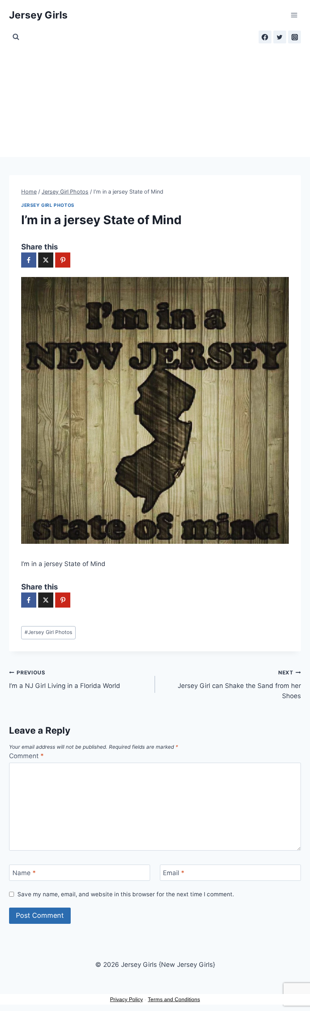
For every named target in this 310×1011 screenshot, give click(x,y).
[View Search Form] (16, 37)
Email (173, 873)
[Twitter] (279, 37)
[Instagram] (294, 37)
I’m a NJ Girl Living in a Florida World (64, 679)
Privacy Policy (126, 999)
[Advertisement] (155, 100)
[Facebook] (265, 37)
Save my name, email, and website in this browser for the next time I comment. (125, 894)
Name (24, 873)
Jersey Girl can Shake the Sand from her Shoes (239, 684)
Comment (26, 756)
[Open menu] (294, 15)
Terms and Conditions (174, 999)
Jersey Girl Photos (47, 205)
